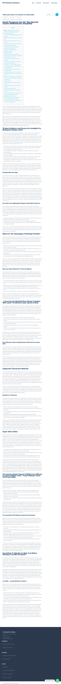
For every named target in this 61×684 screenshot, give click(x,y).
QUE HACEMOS (46, 2)
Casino (5, 75)
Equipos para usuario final (8, 647)
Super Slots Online (7, 52)
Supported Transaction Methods (10, 49)
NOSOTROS (38, 2)
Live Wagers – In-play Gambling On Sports (12, 64)
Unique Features (7, 81)
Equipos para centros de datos (8, 644)
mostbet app (6, 200)
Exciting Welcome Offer (8, 33)
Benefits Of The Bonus (8, 51)
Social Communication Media (9, 88)
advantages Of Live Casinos (10, 95)
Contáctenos (5, 666)
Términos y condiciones (7, 677)
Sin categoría (19, 17)
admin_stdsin (12, 17)
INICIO (33, 2)
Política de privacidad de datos (8, 670)
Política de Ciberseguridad (8, 673)
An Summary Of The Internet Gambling (11, 97)
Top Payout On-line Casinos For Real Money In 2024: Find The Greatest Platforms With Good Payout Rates (13, 78)
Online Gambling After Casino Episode (11, 98)
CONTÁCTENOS (54, 2)
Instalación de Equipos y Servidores (9, 655)
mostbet (20, 143)
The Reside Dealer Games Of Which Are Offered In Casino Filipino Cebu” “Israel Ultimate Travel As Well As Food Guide (13, 56)
